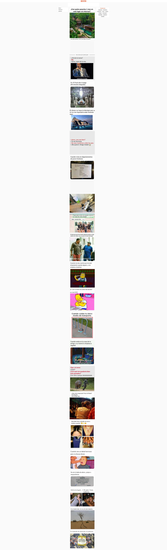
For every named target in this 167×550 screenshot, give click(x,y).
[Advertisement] (83, 5)
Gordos (106, 11)
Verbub (83, 1)
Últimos (59, 8)
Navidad (102, 16)
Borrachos (105, 9)
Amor (103, 11)
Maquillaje (100, 14)
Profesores (99, 11)
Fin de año (104, 13)
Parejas (100, 13)
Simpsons (105, 14)
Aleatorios (60, 11)
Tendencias (60, 9)
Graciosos (100, 9)
